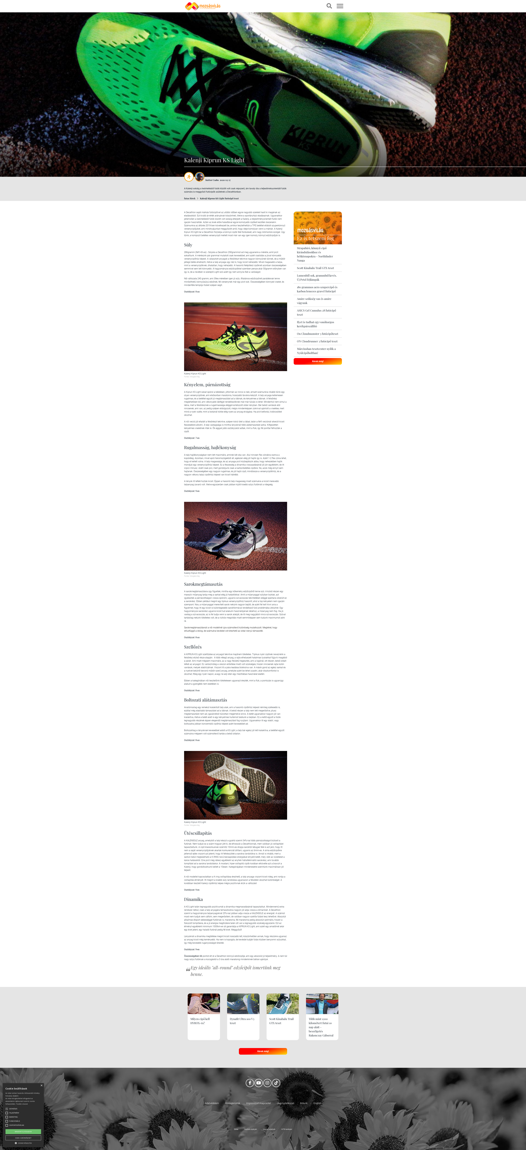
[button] (23, 1143)
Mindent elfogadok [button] (23, 1132)
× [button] (41, 1085)
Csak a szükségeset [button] (23, 1138)
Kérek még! (318, 361)
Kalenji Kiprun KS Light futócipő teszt (219, 198)
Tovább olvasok (22, 1104)
